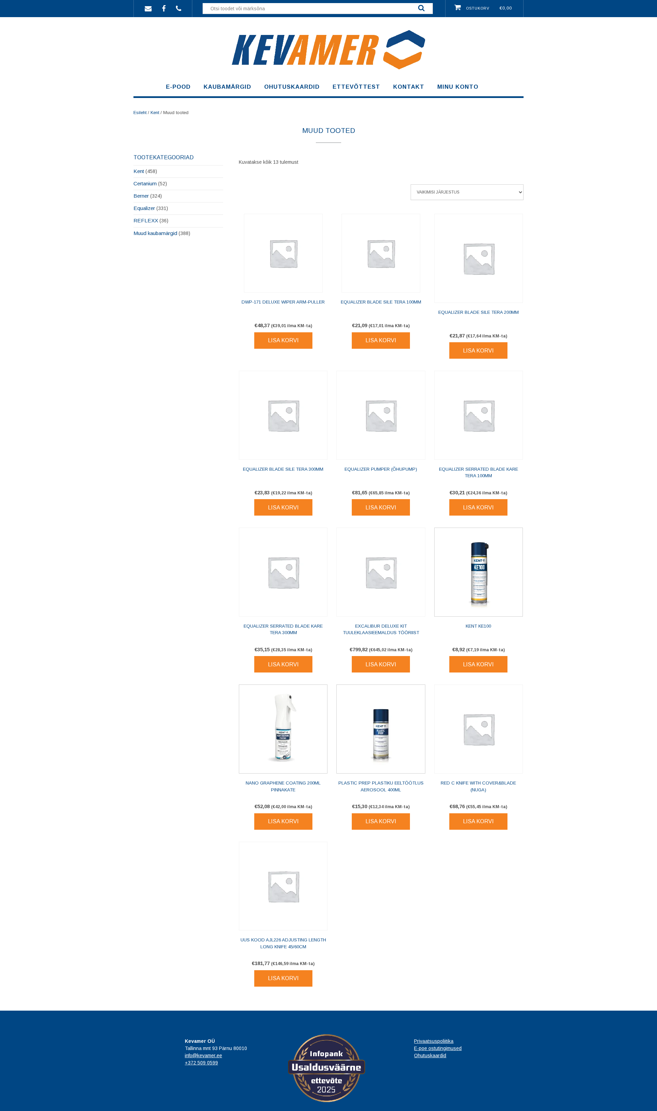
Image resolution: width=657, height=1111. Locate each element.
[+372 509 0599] (178, 8)
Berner (141, 196)
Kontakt (408, 87)
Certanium (145, 183)
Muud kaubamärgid (155, 233)
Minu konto (457, 87)
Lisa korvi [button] (283, 340)
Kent (155, 112)
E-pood (178, 87)
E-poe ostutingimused (438, 1048)
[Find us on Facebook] (164, 8)
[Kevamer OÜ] (328, 73)
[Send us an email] (148, 8)
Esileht (139, 112)
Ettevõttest (356, 87)
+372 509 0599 (201, 1062)
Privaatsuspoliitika (433, 1041)
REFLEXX (145, 220)
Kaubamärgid (227, 87)
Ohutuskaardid (292, 87)
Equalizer (144, 208)
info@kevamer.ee (203, 1055)
